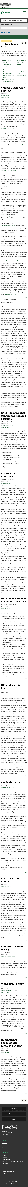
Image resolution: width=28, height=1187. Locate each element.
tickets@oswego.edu (6, 990)
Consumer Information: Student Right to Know (13, 1161)
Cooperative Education (8, 68)
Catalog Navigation (6, 36)
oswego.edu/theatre (6, 992)
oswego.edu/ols (5, 694)
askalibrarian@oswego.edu (7, 787)
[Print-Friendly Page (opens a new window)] (22, 43)
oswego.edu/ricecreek (6, 886)
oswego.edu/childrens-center (8, 956)
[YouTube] (19, 1181)
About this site (5, 1173)
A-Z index (4, 1155)
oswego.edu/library (5, 789)
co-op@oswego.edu (6, 483)
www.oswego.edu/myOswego (8, 225)
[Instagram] (13, 1181)
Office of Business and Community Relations (21, 62)
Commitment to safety (7, 1145)
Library (3, 1147)
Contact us (4, 1143)
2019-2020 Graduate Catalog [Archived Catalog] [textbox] (12, 20)
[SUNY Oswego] (9, 1128)
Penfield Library (20, 69)
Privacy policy (5, 1175)
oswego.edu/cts (5, 97)
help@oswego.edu (5, 95)
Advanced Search (5, 32)
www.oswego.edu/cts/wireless (8, 170)
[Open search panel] (24, 12)
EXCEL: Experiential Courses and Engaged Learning (8, 75)
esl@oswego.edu (5, 1052)
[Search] (26, 28)
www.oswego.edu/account (7, 128)
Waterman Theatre (21, 75)
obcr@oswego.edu (5, 608)
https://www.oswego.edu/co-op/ (9, 485)
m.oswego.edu (4, 247)
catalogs (5, 1106)
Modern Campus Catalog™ (17, 1110)
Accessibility (5, 1157)
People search (5, 1163)
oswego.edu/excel (5, 427)
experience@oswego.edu (7, 425)
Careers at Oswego (6, 1159)
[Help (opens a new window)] (25, 43)
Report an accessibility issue (8, 1171)
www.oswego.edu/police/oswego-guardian (11, 260)
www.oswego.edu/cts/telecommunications (11, 216)
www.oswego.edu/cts (10, 294)
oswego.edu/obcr (5, 610)
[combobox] (14, 20)
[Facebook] (10, 1181)
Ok (7, 7)
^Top (26, 83)
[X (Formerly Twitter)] (16, 1181)
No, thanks (3, 7)
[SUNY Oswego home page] (6, 12)
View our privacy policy (6, 5)
